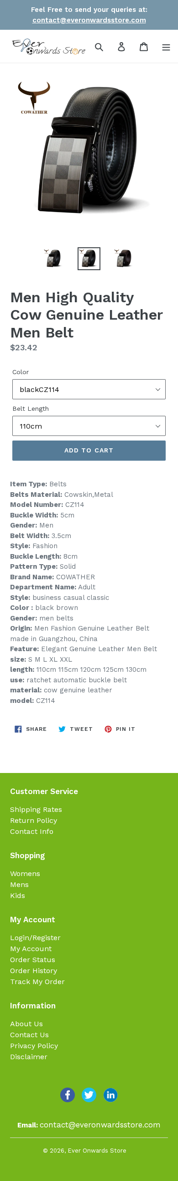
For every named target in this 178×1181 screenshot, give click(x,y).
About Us (26, 1023)
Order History (33, 970)
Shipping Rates (36, 809)
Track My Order (37, 981)
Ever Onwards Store (97, 1150)
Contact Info (31, 831)
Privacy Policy (34, 1045)
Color (20, 372)
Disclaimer (28, 1056)
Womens (25, 873)
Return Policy (33, 820)
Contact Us (29, 1034)
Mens (19, 884)
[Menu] (166, 46)
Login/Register (35, 937)
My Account (31, 948)
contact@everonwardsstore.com (89, 20)
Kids (17, 895)
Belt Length (30, 408)
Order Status (32, 959)
